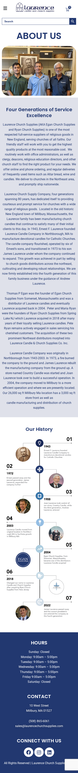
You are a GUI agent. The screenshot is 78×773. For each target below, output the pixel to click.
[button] (5, 8)
